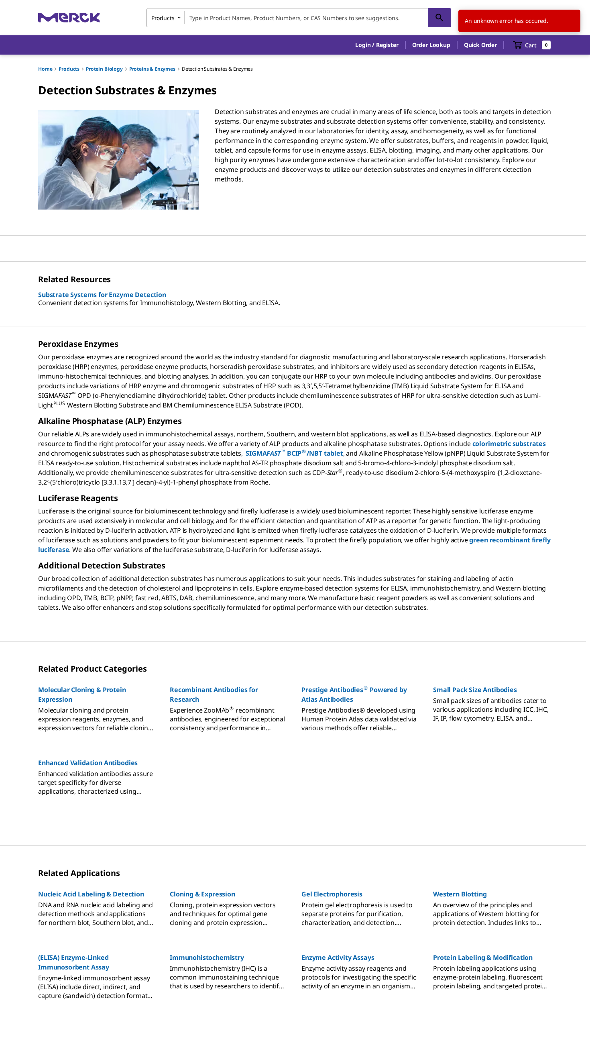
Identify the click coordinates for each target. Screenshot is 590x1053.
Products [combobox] (163, 18)
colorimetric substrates (509, 443)
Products (69, 68)
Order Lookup (431, 45)
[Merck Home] (69, 17)
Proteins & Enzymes (152, 68)
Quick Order (480, 45)
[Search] (439, 17)
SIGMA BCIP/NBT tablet (294, 453)
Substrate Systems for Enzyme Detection (102, 295)
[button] (376, 45)
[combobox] (298, 17)
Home (45, 68)
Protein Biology (104, 68)
